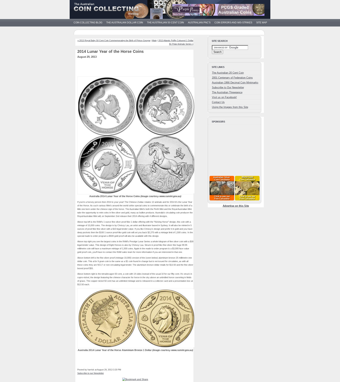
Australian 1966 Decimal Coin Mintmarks (235, 82)
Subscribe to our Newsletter (90, 373)
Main (154, 40)
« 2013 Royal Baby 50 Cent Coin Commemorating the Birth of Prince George (114, 40)
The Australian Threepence (227, 92)
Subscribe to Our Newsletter (228, 87)
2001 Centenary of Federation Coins (232, 77)
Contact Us (218, 102)
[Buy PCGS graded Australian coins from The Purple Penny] (218, 14)
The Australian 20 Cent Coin (228, 72)
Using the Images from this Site (230, 107)
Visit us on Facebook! (224, 97)
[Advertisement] (141, 69)
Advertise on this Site (236, 205)
